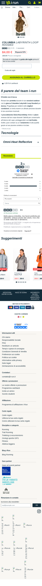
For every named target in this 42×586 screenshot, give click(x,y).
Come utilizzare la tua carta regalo (16, 421)
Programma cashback (11, 388)
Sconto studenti (8, 394)
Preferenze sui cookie (11, 354)
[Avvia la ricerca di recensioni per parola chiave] (39, 203)
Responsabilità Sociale (11, 340)
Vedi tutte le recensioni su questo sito (22, 177)
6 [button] (27, 284)
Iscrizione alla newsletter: (10, 502)
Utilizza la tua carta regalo (12, 418)
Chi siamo (6, 337)
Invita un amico (8, 391)
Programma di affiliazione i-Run (15, 405)
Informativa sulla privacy (12, 360)
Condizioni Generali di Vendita (14, 352)
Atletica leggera (8, 444)
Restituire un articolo (10, 346)
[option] (21, 23)
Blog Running (7, 455)
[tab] (21, 142)
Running (5, 429)
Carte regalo (7, 415)
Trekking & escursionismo (12, 435)
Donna (7, 7)
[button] (17, 66)
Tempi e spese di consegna (13, 349)
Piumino (22, 7)
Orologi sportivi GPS (10, 438)
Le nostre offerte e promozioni (14, 385)
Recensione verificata (12, 213)
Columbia (29, 7)
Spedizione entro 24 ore (7, 293)
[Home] (2, 7)
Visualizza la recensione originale (13, 231)
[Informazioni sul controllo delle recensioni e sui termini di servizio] (32, 174)
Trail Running (7, 432)
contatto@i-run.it (8, 377)
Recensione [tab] (8, 156)
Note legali (6, 363)
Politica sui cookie (9, 357)
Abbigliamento (14, 7)
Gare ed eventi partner (11, 465)
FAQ (4, 343)
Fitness (5, 441)
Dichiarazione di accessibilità (13, 366)
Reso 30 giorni (21, 292)
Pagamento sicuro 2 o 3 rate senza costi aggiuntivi (35, 296)
